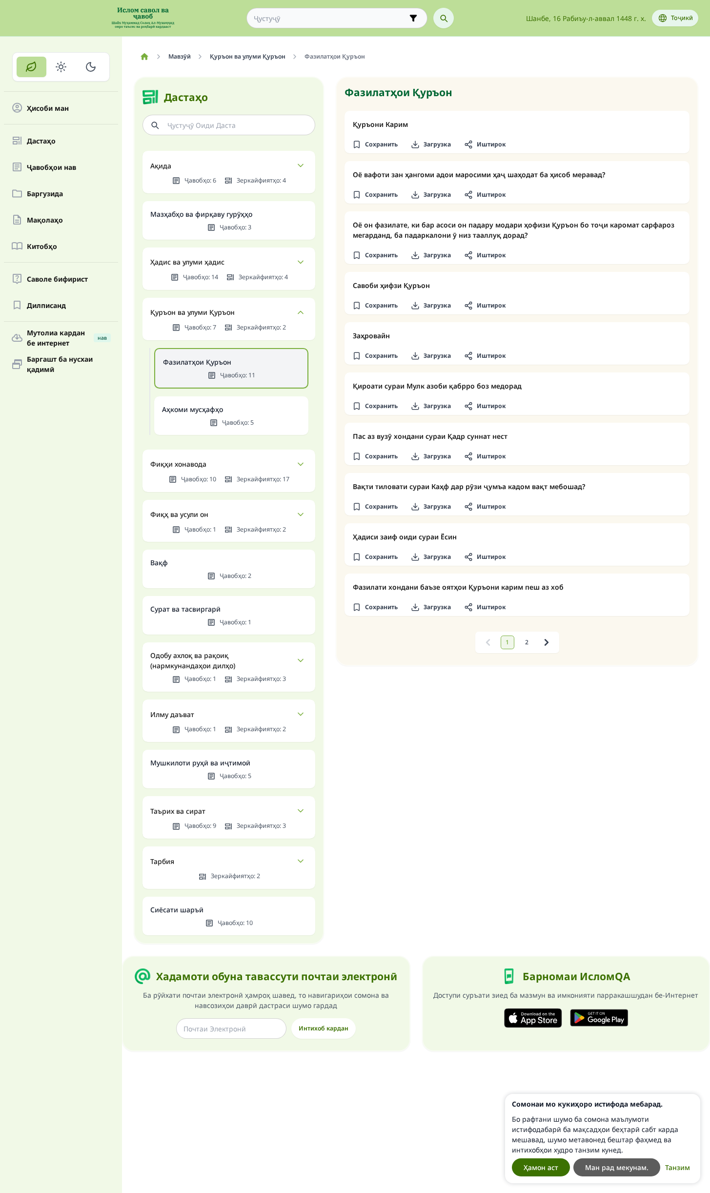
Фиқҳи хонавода (178, 464)
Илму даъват (172, 714)
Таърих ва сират (177, 811)
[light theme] (61, 67)
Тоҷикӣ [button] (682, 18)
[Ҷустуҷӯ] (443, 18)
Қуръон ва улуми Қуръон (192, 312)
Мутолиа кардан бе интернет (67, 338)
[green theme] (31, 67)
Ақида (160, 165)
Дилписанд (46, 305)
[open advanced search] (413, 18)
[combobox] (330, 18)
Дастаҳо (41, 140)
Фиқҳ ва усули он (179, 514)
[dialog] (602, 1138)
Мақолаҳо (45, 220)
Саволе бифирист (57, 279)
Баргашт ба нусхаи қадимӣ (60, 364)
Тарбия (162, 861)
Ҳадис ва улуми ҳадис (187, 262)
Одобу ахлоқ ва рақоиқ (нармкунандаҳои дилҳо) (192, 660)
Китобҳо (42, 246)
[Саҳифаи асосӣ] (144, 56)
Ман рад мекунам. (617, 1167)
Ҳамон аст (541, 1167)
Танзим (677, 1167)
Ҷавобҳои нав (51, 167)
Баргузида (45, 193)
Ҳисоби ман (48, 108)
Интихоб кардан (323, 1028)
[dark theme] (90, 67)
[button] (374, 144)
